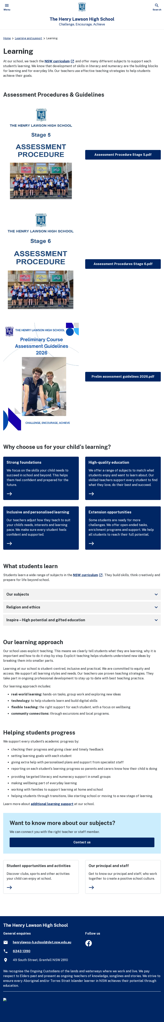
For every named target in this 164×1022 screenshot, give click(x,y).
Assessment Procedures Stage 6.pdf (123, 264)
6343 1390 (21, 951)
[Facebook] (88, 945)
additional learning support (52, 804)
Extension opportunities (110, 512)
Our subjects (82, 594)
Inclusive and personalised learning (38, 512)
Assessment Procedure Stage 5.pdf (123, 155)
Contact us (82, 842)
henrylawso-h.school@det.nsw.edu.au (42, 942)
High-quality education (109, 462)
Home (7, 38)
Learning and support (28, 38)
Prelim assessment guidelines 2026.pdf (123, 376)
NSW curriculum (60, 61)
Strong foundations (24, 462)
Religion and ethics (82, 607)
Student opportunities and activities (39, 866)
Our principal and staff (109, 866)
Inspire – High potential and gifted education (82, 620)
